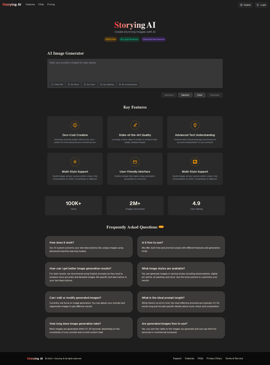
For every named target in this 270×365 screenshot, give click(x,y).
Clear (199, 95)
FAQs (41, 4)
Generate (214, 95)
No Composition (129, 84)
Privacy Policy (214, 358)
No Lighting (108, 84)
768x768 (58, 84)
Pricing (51, 4)
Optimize (169, 95)
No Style (75, 84)
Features (30, 4)
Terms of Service (234, 358)
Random (185, 95)
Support (177, 358)
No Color (91, 84)
